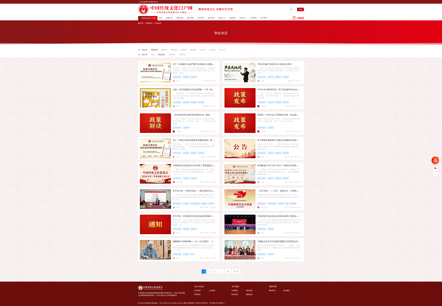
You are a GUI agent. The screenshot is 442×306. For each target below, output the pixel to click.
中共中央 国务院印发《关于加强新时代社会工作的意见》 (283, 89)
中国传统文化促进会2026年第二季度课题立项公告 (196, 165)
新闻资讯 (179, 18)
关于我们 (263, 18)
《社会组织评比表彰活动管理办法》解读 (191, 115)
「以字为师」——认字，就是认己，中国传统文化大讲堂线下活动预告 (289, 191)
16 (228, 271)
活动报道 (285, 77)
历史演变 (281, 203)
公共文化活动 (272, 203)
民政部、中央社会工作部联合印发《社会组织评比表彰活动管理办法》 (289, 115)
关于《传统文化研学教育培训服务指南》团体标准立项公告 (200, 140)
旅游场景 (193, 102)
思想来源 (186, 102)
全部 (152, 54)
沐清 (262, 81)
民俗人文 (221, 18)
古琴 (192, 254)
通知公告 (285, 153)
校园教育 (278, 77)
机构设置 (174, 50)
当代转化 (186, 203)
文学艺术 (200, 18)
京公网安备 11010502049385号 (197, 303)
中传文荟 (179, 182)
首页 (160, 18)
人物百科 (232, 18)
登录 (300, 9)
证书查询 (253, 18)
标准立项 (193, 77)
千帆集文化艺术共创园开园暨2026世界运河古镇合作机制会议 (285, 241)
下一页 (236, 271)
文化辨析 (204, 203)
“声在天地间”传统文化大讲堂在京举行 (274, 64)
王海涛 (263, 106)
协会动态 (161, 54)
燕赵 (287, 203)
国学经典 (190, 18)
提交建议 (286, 290)
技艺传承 (211, 18)
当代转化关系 (195, 203)
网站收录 (272, 290)
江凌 (177, 81)
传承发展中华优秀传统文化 (149, 2)
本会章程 (197, 290)
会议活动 (270, 153)
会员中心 (242, 18)
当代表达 (270, 102)
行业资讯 (182, 54)
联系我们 (197, 294)
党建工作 (169, 18)
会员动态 (270, 229)
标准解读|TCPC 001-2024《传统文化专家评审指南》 (282, 165)
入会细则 (212, 290)
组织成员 (249, 290)
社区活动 (285, 102)
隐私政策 (249, 294)
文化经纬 (172, 54)
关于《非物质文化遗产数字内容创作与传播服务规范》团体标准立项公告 (206, 64)
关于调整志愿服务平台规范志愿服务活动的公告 (279, 140)
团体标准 (186, 77)
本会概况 (234, 290)
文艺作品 (270, 77)
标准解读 (285, 178)
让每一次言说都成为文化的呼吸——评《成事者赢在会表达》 (201, 89)
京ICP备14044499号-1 (217, 303)
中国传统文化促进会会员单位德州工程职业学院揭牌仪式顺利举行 (287, 216)
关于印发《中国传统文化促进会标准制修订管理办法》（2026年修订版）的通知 (209, 216)
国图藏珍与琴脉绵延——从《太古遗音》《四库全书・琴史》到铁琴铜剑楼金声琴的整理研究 (215, 241)
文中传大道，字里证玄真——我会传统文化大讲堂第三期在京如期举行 (205, 191)
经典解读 (293, 203)
